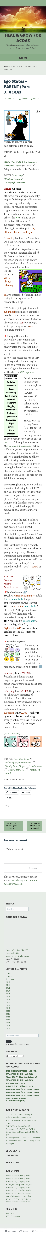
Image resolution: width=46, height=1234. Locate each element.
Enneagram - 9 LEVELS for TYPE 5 (20, 1129)
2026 (8, 1028)
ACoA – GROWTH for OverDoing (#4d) (22, 1089)
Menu (23, 57)
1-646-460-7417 (12, 953)
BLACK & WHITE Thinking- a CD (19, 1086)
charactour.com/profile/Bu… (18, 1196)
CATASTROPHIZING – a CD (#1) (19, 1080)
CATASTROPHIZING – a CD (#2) (19, 1074)
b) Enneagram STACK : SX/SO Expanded (23, 1138)
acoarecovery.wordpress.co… (18, 1193)
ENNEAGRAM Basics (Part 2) (18, 1126)
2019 (8, 1008)
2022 (8, 1017)
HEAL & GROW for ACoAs (23, 38)
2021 (8, 1014)
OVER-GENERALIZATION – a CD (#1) (21, 1071)
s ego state (29, 372)
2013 (8, 991)
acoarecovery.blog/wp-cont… (18, 1176)
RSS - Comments (13, 1216)
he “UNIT (9, 442)
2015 (8, 996)
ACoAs (35, 99)
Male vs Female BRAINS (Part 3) (19, 1117)
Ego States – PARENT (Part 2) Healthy (11, 825)
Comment (33, 868)
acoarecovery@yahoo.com (17, 956)
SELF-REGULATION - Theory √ (19, 1115)
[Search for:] (17, 909)
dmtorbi (24, 99)
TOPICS (9, 976)
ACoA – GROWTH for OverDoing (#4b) (22, 1095)
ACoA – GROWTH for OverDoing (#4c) (22, 1092)
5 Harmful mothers (15, 182)
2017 (8, 1002)
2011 (8, 985)
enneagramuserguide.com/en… (19, 1184)
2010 (8, 982)
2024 (8, 1022)
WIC (22, 372)
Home (7, 66)
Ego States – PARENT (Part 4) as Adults (34, 825)
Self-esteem (36, 766)
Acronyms (10, 979)
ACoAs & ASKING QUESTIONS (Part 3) (22, 1120)
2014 (8, 994)
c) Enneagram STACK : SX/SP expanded (23, 1141)
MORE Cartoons (12, 733)
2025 (8, 1025)
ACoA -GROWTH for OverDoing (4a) (21, 1077)
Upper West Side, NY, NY (17, 950)
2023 (8, 1020)
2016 (8, 999)
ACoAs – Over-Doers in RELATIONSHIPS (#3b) (16, 1099)
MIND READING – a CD (15, 1083)
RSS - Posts (10, 1213)
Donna (8, 973)
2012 (8, 988)
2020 (8, 1011)
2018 (8, 1005)
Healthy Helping (13, 179)
